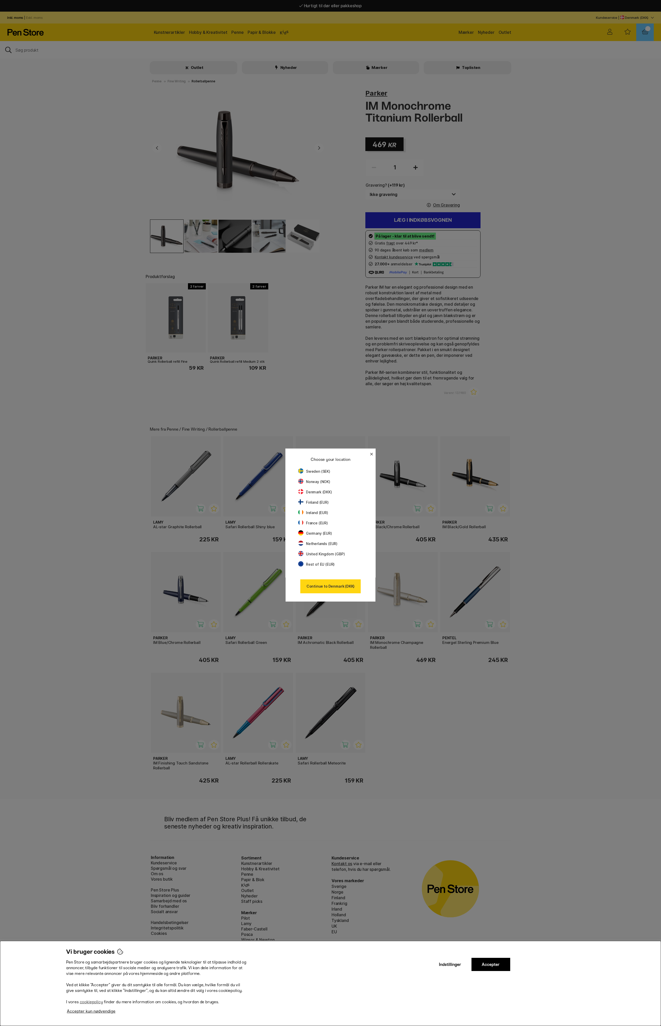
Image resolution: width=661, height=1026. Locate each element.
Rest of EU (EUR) (320, 564)
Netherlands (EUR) (321, 543)
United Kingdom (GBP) (325, 554)
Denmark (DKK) (319, 492)
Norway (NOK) (318, 481)
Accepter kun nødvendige (91, 1011)
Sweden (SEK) (318, 471)
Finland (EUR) (317, 502)
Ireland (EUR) (317, 512)
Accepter (491, 964)
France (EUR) (317, 523)
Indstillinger (450, 964)
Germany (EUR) (319, 533)
